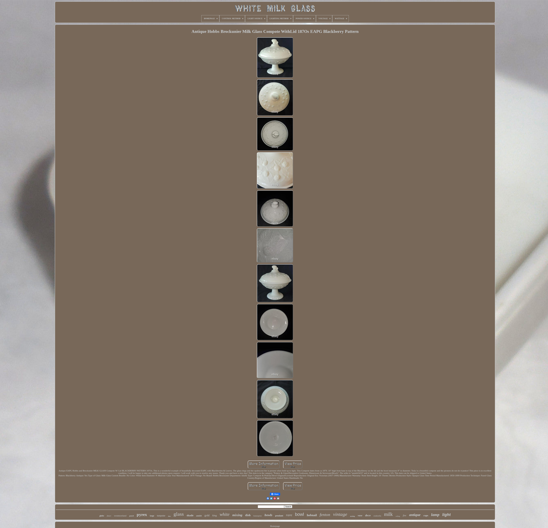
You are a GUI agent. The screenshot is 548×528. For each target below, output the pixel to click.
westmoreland (120, 516)
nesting (352, 516)
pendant (279, 515)
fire (404, 515)
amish (199, 516)
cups (425, 515)
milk (388, 514)
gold (207, 515)
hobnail (312, 515)
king (214, 515)
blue (169, 516)
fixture (109, 516)
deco (368, 515)
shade (190, 515)
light (446, 515)
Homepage (275, 526)
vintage (340, 514)
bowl (299, 514)
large (152, 516)
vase (360, 515)
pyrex (142, 514)
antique (415, 515)
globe (101, 516)
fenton (325, 514)
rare (289, 515)
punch (131, 516)
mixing (237, 515)
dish (248, 515)
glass (179, 514)
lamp (435, 514)
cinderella (377, 516)
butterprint (257, 516)
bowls (268, 515)
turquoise (161, 515)
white (224, 514)
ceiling (398, 516)
